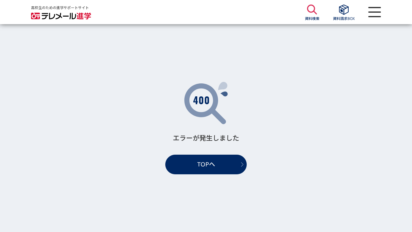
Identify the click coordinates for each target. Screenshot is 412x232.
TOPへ (206, 164)
